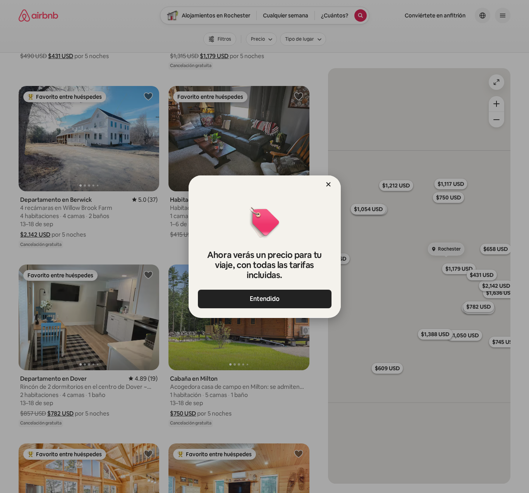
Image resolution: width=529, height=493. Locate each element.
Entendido (265, 299)
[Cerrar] (328, 184)
